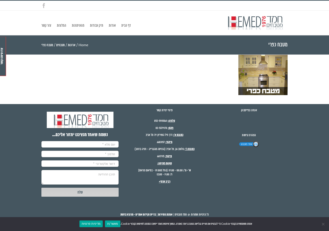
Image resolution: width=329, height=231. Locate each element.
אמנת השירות (165, 215)
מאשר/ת (112, 223)
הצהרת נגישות (249, 135)
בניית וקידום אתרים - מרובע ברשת (138, 215)
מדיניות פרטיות (91, 223)
